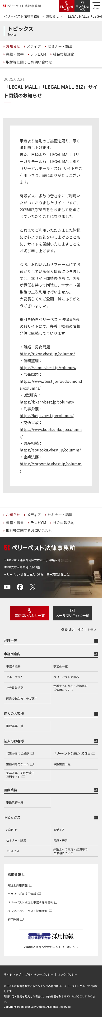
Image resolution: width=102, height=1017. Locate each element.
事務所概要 (13, 666)
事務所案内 (12, 653)
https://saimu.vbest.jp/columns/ (48, 367)
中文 (81, 629)
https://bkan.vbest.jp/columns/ (47, 402)
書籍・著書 (60, 840)
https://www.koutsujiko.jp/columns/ (51, 432)
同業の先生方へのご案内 (21, 698)
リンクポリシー (67, 974)
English (69, 629)
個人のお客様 (14, 713)
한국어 (92, 629)
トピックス (12, 817)
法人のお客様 (14, 741)
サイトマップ (12, 974)
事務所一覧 (60, 666)
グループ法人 (14, 677)
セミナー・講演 (16, 840)
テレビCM (12, 851)
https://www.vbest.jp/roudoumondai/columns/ (51, 384)
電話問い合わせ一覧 (30, 615)
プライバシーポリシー (39, 974)
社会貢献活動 (14, 688)
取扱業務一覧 (14, 726)
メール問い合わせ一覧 (72, 615)
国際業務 (10, 789)
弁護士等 (10, 640)
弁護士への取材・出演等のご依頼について (70, 688)
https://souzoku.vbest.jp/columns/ (50, 450)
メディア (59, 830)
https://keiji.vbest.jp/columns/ (47, 415)
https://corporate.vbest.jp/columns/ (51, 467)
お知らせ (12, 830)
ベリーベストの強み (66, 677)
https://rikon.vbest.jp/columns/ (47, 353)
